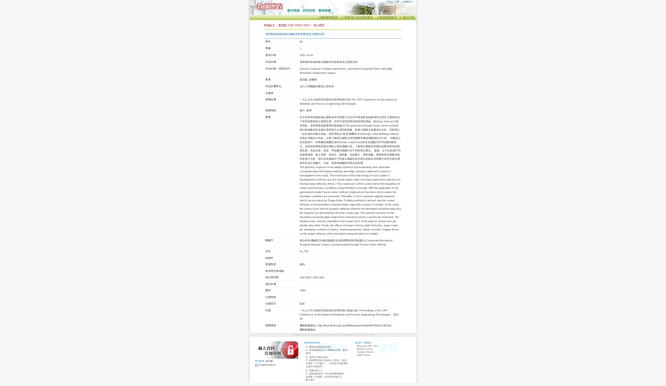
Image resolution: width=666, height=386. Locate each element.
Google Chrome (365, 352)
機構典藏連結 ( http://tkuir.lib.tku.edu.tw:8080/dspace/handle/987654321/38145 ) (346, 325)
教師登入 (408, 1)
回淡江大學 (393, 1)
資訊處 (269, 361)
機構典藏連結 (307, 329)
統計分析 (409, 17)
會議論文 (269, 25)
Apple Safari (363, 355)
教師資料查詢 (329, 17)
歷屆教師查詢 (387, 17)
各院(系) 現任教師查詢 (358, 17)
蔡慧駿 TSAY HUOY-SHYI (294, 25)
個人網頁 (319, 25)
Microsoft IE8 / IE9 (367, 346)
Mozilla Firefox (365, 349)
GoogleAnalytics (267, 364)
